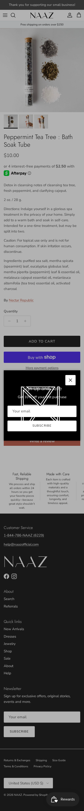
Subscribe (41, 426)
